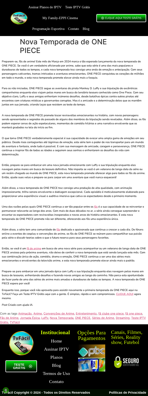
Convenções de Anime (58, 313)
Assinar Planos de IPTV (45, 7)
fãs (96, 206)
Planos (56, 357)
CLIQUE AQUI (124, 294)
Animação (25, 313)
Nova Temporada (61, 318)
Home (56, 341)
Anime (37, 313)
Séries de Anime (103, 318)
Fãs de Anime (9, 318)
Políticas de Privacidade (127, 392)
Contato (73, 29)
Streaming (123, 318)
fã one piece (133, 313)
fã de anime (34, 248)
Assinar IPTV (56, 349)
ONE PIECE (82, 318)
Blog (86, 29)
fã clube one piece (111, 313)
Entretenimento (86, 313)
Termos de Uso (56, 373)
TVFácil (15, 322)
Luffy (44, 318)
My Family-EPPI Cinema (60, 18)
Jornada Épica (30, 318)
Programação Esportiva (48, 29)
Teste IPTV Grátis (77, 7)
